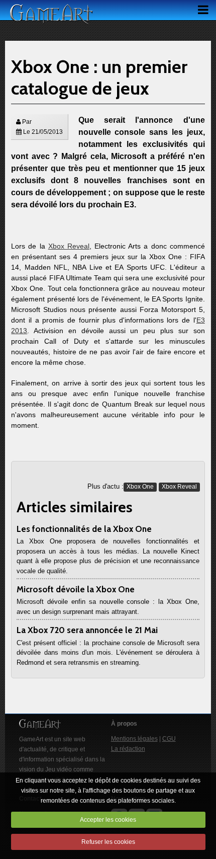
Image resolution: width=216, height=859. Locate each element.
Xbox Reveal (68, 246)
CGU (169, 738)
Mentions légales (134, 738)
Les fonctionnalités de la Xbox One (84, 529)
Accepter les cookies (108, 819)
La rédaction (128, 748)
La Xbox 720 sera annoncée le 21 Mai (87, 630)
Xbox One (140, 487)
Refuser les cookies (108, 841)
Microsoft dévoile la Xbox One (76, 589)
